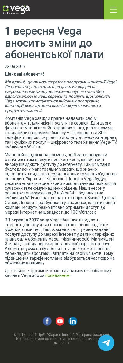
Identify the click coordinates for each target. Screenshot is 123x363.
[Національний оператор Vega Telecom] (16, 9)
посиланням (57, 275)
